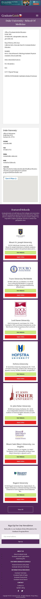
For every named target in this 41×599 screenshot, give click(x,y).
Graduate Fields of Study (20, 575)
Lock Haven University (20, 320)
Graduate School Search (20, 579)
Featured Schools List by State (20, 565)
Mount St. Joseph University (20, 242)
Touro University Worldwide (20, 279)
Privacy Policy (34, 595)
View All (20, 509)
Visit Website (20, 252)
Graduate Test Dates (20, 573)
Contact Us (20, 585)
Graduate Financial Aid (20, 577)
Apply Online (20, 257)
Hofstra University (20, 364)
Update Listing (20, 588)
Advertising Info (20, 559)
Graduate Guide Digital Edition (20, 556)
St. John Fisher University (20, 406)
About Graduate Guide (20, 554)
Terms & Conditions (20, 597)
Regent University (20, 483)
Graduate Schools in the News (20, 567)
